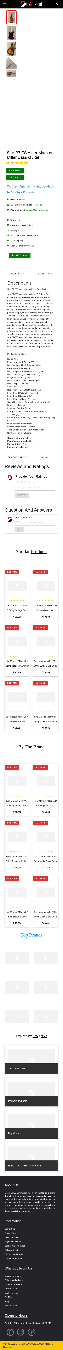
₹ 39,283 (17, 617)
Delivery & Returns (13, 1250)
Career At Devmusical (15, 1246)
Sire (20, 220)
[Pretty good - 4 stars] (30, 482)
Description (18, 274)
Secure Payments (13, 1276)
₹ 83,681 (46, 728)
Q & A (45, 457)
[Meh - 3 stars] (26, 482)
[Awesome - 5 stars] (34, 482)
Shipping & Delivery (14, 1280)
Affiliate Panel (11, 1305)
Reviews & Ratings (18, 457)
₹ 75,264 (17, 672)
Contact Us (10, 1229)
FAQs (7, 1301)
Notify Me (19, 255)
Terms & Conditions (14, 1284)
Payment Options (13, 1241)
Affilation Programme (14, 1258)
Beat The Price (11, 1237)
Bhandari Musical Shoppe (36, 210)
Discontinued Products (15, 1254)
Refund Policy (45, 274)
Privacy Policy (11, 1233)
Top (31, 935)
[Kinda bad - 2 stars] (21, 482)
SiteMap (8, 1297)
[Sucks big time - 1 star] (17, 482)
